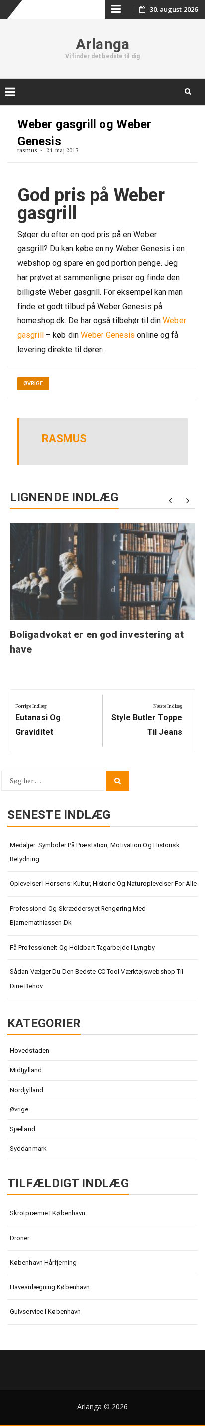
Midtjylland (26, 1070)
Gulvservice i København (45, 1311)
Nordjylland (26, 1090)
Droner (20, 1238)
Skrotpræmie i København (47, 1213)
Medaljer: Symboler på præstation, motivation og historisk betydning (95, 852)
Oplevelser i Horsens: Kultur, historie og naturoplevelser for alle (103, 883)
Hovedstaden (29, 1050)
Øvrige (33, 383)
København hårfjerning (43, 1262)
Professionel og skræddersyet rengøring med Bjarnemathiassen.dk (78, 916)
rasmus (27, 150)
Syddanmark (28, 1148)
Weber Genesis (108, 335)
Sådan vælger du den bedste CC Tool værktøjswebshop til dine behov (96, 979)
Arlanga (102, 44)
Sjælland (22, 1129)
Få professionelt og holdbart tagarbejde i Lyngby (82, 947)
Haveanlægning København (50, 1287)
